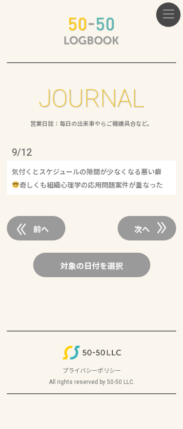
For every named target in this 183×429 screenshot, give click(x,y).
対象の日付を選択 (92, 265)
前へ (41, 229)
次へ (142, 229)
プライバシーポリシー (91, 370)
